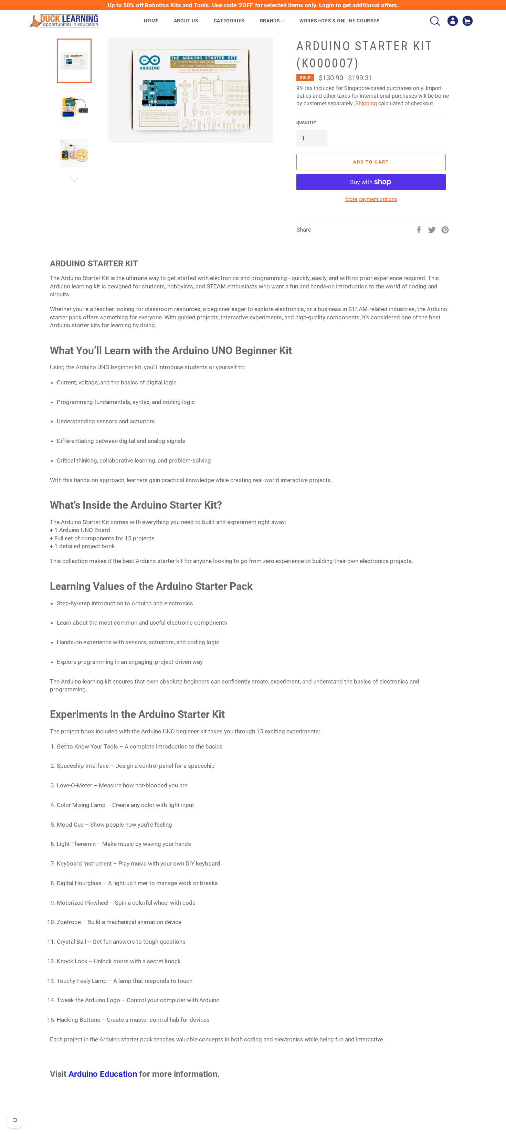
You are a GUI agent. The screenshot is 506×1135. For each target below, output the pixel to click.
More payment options (371, 199)
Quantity (306, 122)
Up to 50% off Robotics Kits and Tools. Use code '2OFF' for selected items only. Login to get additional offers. (253, 5)
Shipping (366, 103)
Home (151, 20)
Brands (270, 20)
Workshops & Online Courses (339, 20)
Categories (229, 20)
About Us (186, 20)
